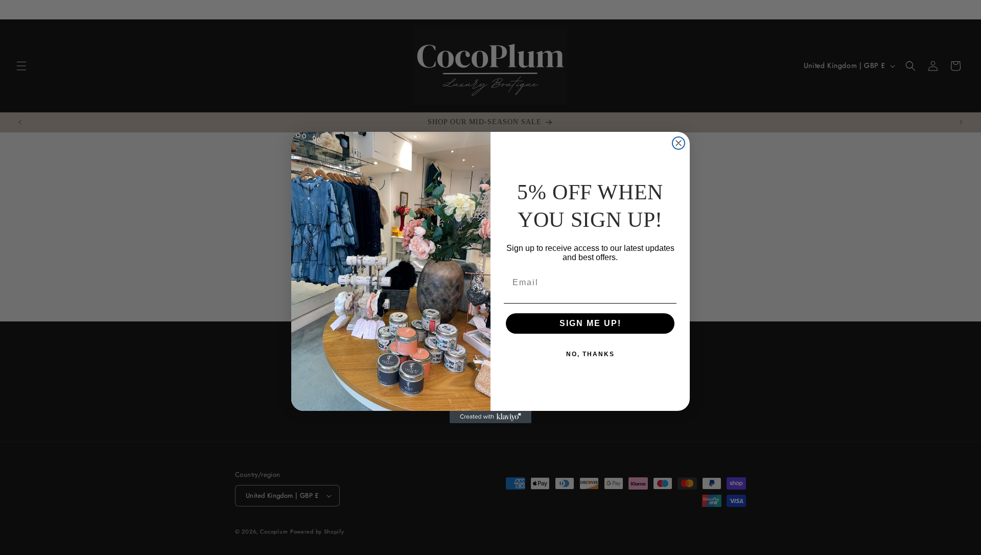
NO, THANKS (590, 354)
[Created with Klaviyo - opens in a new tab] (490, 417)
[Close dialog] (678, 143)
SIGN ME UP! (590, 323)
